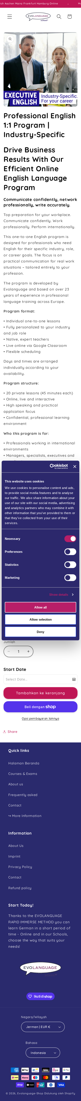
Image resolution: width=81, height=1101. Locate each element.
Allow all (40, 607)
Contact (15, 805)
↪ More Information (24, 816)
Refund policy (20, 888)
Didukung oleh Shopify (59, 1093)
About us (15, 784)
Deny (40, 631)
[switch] (70, 551)
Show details (58, 594)
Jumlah (9, 642)
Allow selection (40, 619)
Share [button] (12, 731)
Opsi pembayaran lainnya (40, 718)
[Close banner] (74, 466)
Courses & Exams (22, 774)
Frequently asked (23, 795)
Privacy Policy (20, 867)
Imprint (14, 856)
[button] (9, 16)
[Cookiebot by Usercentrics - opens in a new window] (51, 466)
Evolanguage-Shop (30, 1093)
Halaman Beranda (23, 763)
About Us (16, 846)
